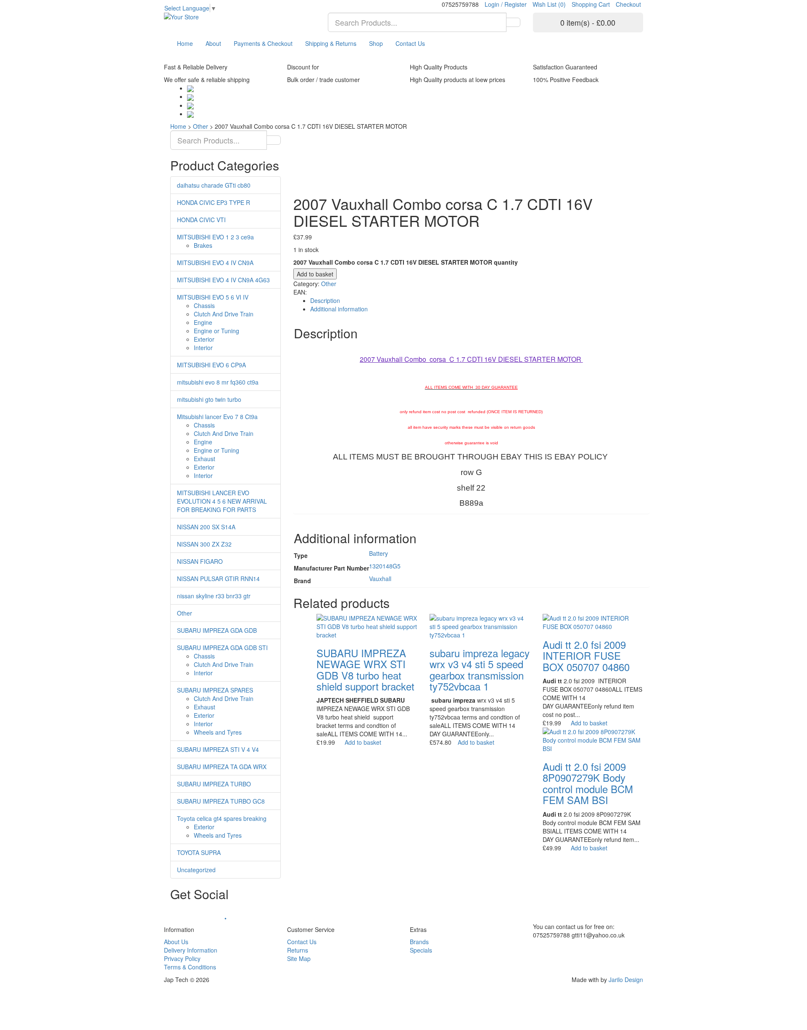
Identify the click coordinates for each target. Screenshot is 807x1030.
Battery (378, 553)
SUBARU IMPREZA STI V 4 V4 (218, 749)
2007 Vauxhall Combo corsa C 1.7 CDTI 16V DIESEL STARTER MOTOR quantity (405, 262)
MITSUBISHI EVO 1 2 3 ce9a (215, 237)
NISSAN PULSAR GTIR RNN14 (218, 578)
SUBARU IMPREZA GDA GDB (217, 630)
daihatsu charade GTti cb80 (214, 185)
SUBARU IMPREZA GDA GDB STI (222, 647)
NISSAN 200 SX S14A (206, 527)
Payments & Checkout (263, 43)
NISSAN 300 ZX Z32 (204, 544)
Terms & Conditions (190, 967)
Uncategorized (196, 869)
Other (200, 126)
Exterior (204, 339)
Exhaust (204, 458)
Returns (297, 950)
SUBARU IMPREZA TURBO (214, 784)
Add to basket (315, 274)
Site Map (299, 958)
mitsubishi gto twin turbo (209, 399)
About (213, 43)
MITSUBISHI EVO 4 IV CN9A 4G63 (223, 280)
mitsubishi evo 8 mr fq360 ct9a (217, 382)
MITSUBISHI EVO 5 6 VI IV (212, 297)
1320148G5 (385, 566)
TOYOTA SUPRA (199, 852)
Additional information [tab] (339, 309)
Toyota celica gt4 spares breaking (221, 818)
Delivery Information (190, 950)
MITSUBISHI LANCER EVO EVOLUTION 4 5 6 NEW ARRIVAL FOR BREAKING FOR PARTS (222, 501)
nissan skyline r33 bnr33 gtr (214, 596)
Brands (419, 941)
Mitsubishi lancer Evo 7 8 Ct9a (217, 416)
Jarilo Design (626, 979)
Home (185, 43)
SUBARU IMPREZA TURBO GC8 (221, 801)
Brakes (203, 245)
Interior (203, 347)
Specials (421, 950)
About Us (176, 941)
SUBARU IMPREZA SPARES (215, 690)
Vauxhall (380, 578)
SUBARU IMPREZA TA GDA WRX (221, 766)
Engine (203, 322)
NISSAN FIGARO (200, 561)
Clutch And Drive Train (223, 314)
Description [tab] (325, 300)
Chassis (204, 305)
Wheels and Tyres (218, 732)
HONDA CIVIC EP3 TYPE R (213, 202)
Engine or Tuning (216, 331)
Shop (376, 43)
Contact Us (410, 43)
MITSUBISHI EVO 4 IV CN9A (215, 262)
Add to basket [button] (363, 742)
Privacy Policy (182, 958)
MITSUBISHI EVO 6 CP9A (211, 365)
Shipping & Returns (330, 43)
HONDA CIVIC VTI (201, 219)
